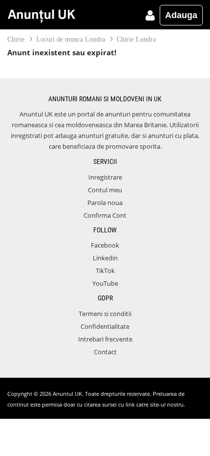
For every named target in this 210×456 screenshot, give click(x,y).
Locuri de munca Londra (70, 39)
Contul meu (105, 189)
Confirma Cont (105, 215)
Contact (105, 351)
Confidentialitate (105, 326)
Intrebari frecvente (105, 339)
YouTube (105, 283)
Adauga (181, 15)
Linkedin (105, 257)
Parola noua (105, 202)
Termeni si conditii (105, 313)
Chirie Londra (136, 39)
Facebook (105, 245)
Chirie (15, 39)
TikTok (105, 270)
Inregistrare (105, 177)
